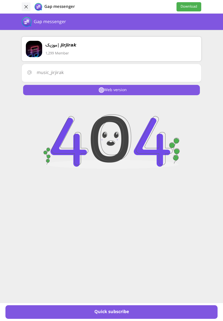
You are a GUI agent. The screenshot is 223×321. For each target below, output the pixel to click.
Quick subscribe (111, 311)
